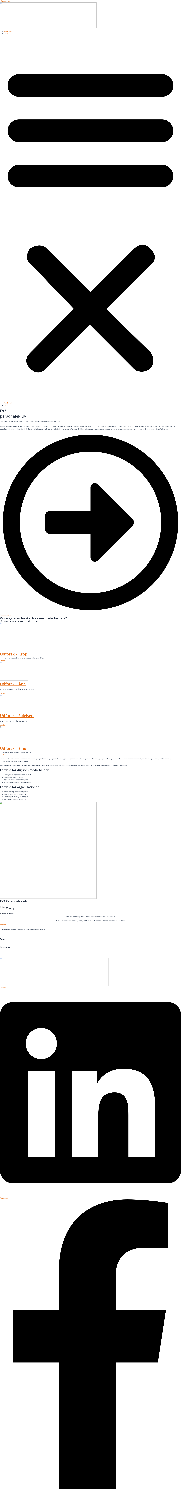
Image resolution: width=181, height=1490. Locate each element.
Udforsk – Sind (13, 748)
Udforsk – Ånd (13, 683)
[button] (90, 218)
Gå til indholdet (5, 1)
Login (6, 34)
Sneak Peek (8, 31)
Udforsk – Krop (13, 654)
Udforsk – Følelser (17, 715)
